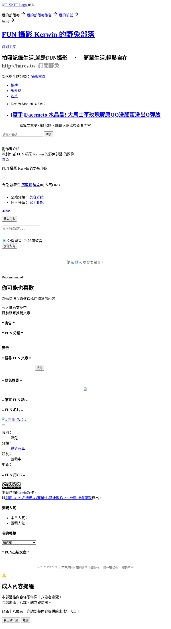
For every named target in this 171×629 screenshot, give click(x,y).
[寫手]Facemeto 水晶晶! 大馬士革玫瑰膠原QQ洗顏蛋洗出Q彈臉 (86, 115)
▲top (6, 210)
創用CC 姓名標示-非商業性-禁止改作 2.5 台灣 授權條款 (48, 498)
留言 (36, 185)
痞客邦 (26, 185)
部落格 (16, 91)
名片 (14, 96)
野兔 (5, 159)
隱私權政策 (110, 567)
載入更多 (9, 219)
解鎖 (48, 134)
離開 (25, 620)
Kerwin (21, 492)
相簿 (14, 85)
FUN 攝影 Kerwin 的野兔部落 (48, 34)
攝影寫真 (38, 76)
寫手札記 (36, 202)
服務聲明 (128, 567)
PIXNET (52, 567)
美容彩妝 (36, 197)
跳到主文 (9, 47)
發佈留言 (9, 246)
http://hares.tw (18, 66)
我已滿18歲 (11, 620)
